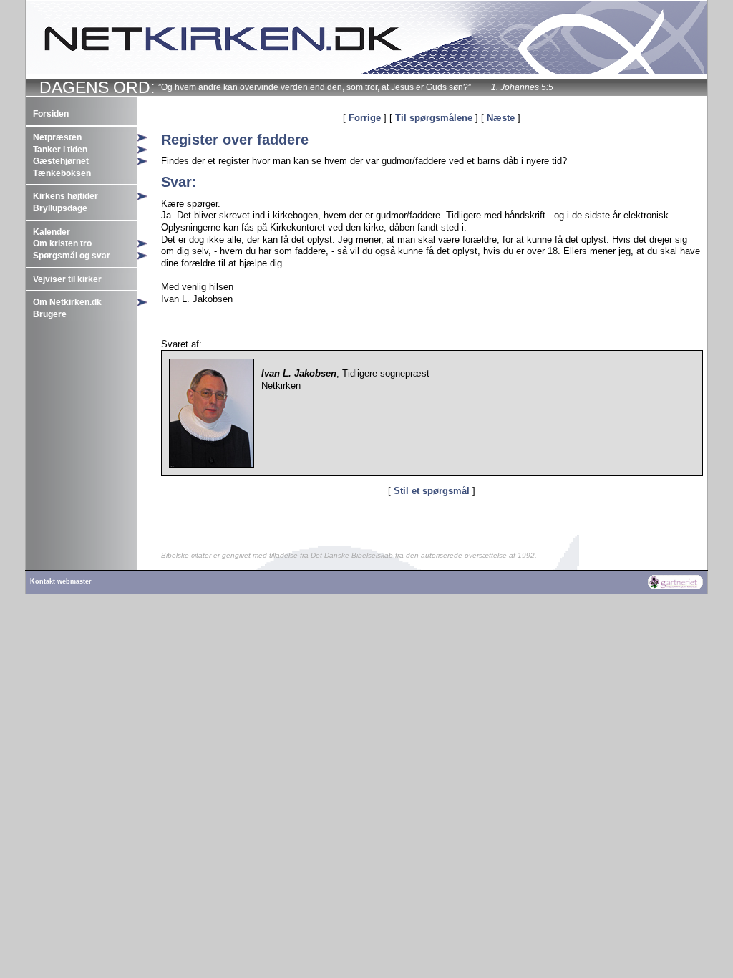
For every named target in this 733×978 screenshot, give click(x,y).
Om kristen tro (62, 243)
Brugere (50, 314)
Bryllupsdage (60, 208)
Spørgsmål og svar (71, 255)
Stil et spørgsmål (432, 490)
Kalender (51, 232)
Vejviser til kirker (67, 279)
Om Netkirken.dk (67, 302)
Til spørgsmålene (433, 117)
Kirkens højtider (65, 196)
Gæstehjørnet (61, 161)
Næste (501, 117)
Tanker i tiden (60, 149)
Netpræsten (57, 137)
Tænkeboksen (62, 173)
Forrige (365, 117)
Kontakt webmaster (61, 581)
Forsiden (51, 114)
